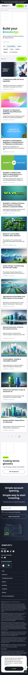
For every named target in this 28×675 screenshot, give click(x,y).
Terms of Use (11, 512)
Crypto (19, 46)
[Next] (19, 436)
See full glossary (14, 471)
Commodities (11, 46)
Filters (22, 59)
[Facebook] (2, 551)
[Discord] (5, 558)
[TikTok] (10, 551)
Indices (17, 49)
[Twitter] (2, 558)
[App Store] (3, 567)
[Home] (1, 10)
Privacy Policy (17, 512)
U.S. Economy (13, 52)
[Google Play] (9, 567)
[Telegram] (13, 551)
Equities (6, 49)
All (4, 46)
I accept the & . (12, 512)
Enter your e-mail (6, 508)
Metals (5, 52)
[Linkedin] (5, 551)
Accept (14, 668)
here (13, 663)
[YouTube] (8, 551)
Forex (11, 49)
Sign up (20, 6)
